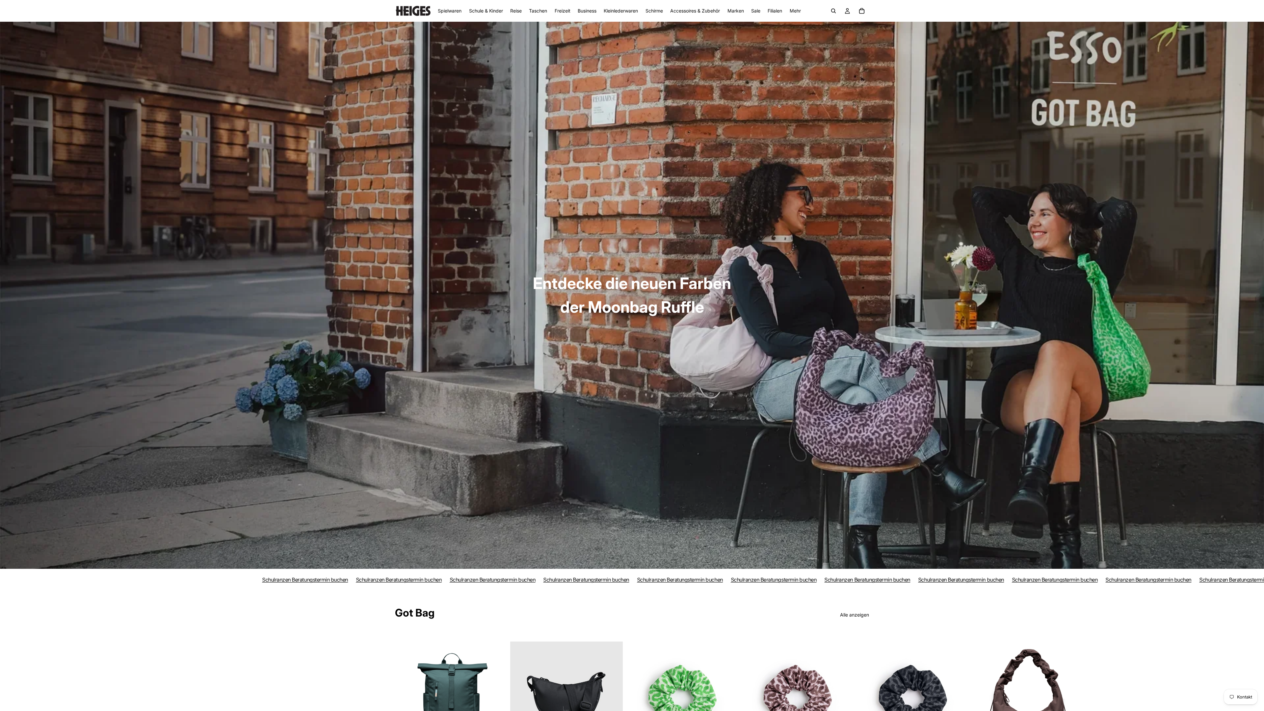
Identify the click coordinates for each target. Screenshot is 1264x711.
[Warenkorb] (862, 11)
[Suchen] (833, 11)
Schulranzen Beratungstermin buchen (200, 579)
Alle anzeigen (854, 615)
